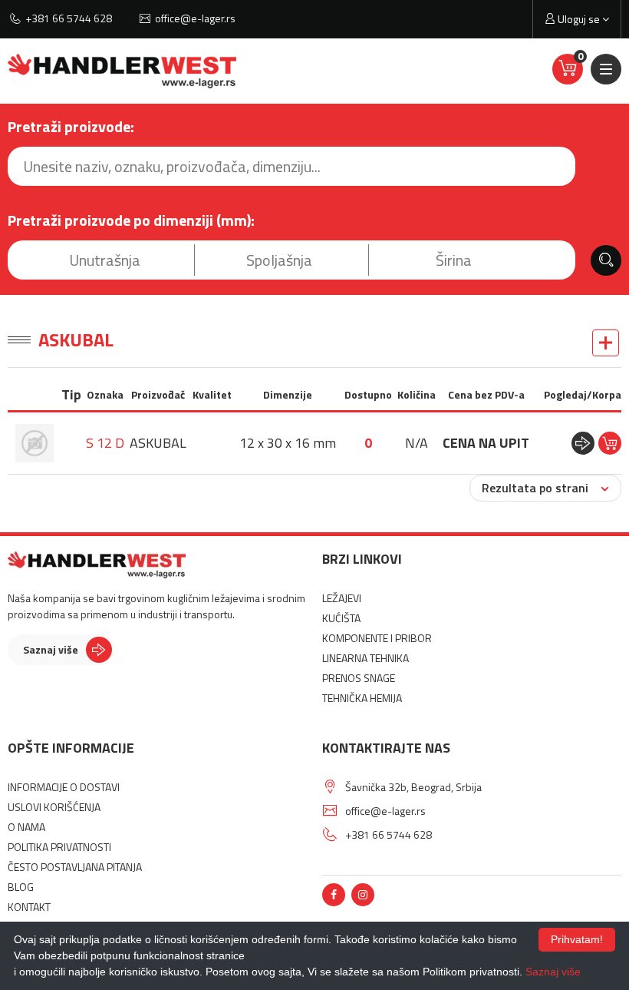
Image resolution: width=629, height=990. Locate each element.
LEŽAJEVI (341, 598)
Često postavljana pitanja (75, 867)
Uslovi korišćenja (54, 807)
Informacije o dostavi (64, 787)
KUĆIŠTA (341, 618)
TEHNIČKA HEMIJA (362, 698)
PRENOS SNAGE (358, 678)
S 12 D (105, 442)
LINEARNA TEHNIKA (365, 658)
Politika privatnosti (59, 847)
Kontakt (29, 907)
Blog (21, 887)
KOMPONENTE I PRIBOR (377, 638)
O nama (26, 827)
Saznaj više (50, 649)
